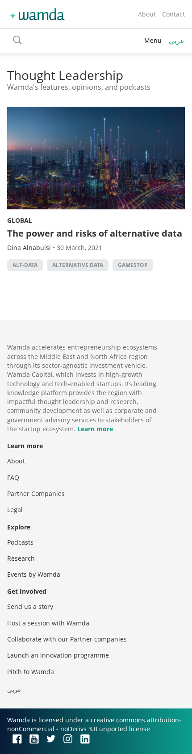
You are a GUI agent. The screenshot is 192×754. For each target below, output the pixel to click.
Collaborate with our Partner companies (67, 639)
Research (21, 558)
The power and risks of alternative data (94, 233)
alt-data (25, 265)
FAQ (13, 477)
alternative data (77, 265)
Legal (15, 509)
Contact (173, 14)
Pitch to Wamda (30, 671)
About (147, 14)
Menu (153, 40)
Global (19, 220)
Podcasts (20, 542)
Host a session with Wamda (48, 623)
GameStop (133, 265)
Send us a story (30, 606)
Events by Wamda (33, 574)
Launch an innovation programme (58, 655)
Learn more (95, 429)
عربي (177, 40)
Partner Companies (36, 493)
